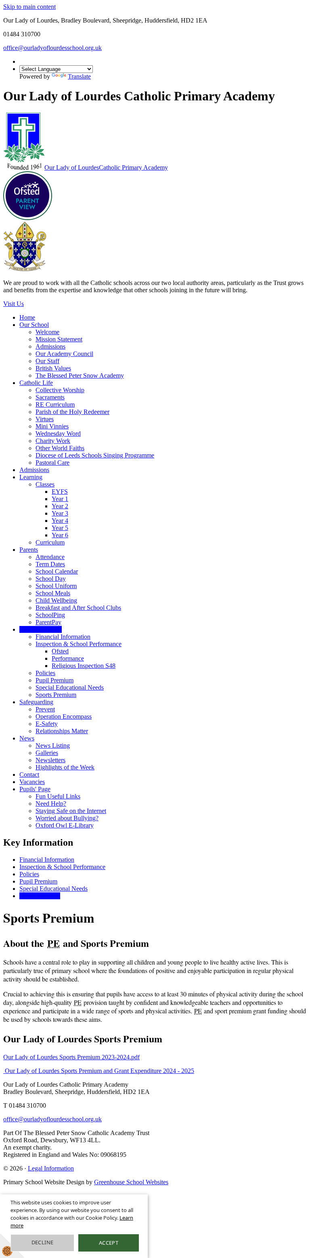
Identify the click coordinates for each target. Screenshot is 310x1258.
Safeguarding (36, 702)
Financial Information (63, 636)
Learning (30, 477)
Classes (45, 484)
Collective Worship (60, 390)
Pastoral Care (52, 462)
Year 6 (60, 535)
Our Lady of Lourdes (106, 167)
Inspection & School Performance (78, 643)
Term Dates (50, 564)
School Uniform (56, 585)
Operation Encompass (64, 716)
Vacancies (32, 781)
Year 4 (60, 520)
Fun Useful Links (58, 796)
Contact (29, 774)
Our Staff (47, 361)
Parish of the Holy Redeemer (72, 411)
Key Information (40, 629)
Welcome (47, 332)
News (26, 738)
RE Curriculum (55, 404)
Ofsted (60, 651)
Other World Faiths (60, 448)
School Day (51, 578)
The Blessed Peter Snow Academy (80, 375)
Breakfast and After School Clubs (78, 607)
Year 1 (60, 498)
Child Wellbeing (56, 600)
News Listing (53, 745)
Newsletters (50, 760)
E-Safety (47, 723)
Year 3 (60, 513)
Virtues (45, 419)
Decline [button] (42, 1242)
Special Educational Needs (70, 687)
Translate (79, 76)
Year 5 (60, 527)
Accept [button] (108, 1242)
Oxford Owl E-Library (65, 825)
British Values (53, 368)
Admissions (50, 346)
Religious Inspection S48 (83, 665)
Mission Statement (59, 339)
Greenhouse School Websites (131, 1182)
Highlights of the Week (65, 767)
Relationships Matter (62, 731)
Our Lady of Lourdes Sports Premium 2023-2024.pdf (71, 1057)
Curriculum (50, 542)
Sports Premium (56, 694)
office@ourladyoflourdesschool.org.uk (52, 47)
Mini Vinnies (52, 426)
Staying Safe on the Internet (71, 810)
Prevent (45, 709)
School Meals (53, 593)
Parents (28, 549)
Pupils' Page (34, 789)
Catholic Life (36, 382)
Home (27, 317)
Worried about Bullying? (67, 818)
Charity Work (53, 440)
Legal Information (51, 1168)
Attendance (50, 556)
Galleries (47, 752)
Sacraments (50, 397)
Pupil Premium (54, 680)
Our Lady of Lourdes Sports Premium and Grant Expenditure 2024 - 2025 (98, 1070)
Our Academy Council (64, 353)
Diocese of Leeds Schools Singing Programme (95, 455)
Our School (34, 324)
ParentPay (48, 622)
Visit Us (13, 303)
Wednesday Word (58, 433)
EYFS (60, 491)
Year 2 (60, 506)
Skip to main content (29, 6)
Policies (45, 673)
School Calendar (57, 571)
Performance (68, 658)
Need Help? (51, 803)
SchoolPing (50, 614)
